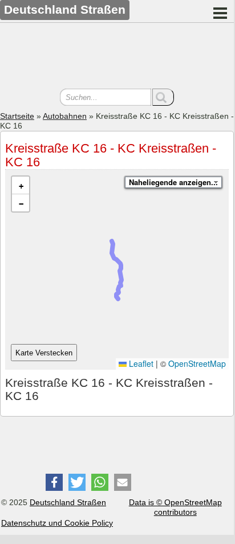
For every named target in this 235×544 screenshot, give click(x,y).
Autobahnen (65, 116)
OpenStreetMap (197, 363)
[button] (20, 185)
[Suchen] (163, 97)
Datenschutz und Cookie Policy (57, 522)
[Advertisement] (117, 57)
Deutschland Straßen (68, 502)
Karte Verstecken (43, 353)
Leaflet (140, 363)
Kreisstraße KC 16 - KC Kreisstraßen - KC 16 (110, 155)
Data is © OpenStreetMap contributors (175, 507)
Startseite (17, 116)
